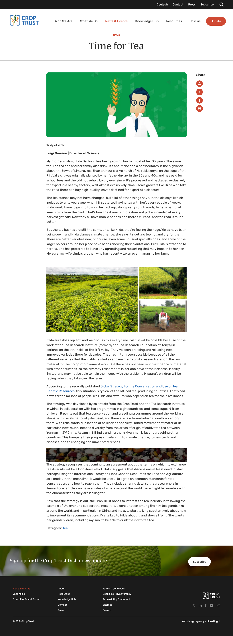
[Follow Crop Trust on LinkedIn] (200, 605)
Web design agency (193, 621)
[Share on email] (199, 83)
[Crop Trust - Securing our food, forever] (211, 595)
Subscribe (199, 561)
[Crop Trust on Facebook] (206, 605)
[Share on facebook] (199, 100)
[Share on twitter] (199, 92)
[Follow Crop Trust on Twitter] (194, 605)
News (116, 35)
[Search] (221, 4)
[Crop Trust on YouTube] (211, 605)
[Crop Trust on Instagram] (218, 605)
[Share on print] (199, 108)
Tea (65, 528)
